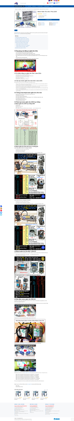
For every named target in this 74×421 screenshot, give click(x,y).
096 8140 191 (36, 407)
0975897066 (52, 407)
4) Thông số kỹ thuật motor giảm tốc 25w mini (22, 41)
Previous (45, 390)
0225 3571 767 (20, 408)
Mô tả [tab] (16, 30)
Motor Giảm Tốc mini (27, 372)
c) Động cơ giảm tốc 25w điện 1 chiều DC (22, 46)
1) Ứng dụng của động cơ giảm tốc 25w (21, 37)
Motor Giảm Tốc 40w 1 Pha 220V (35, 399)
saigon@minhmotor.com (55, 22)
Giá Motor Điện (46, 6)
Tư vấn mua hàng (49, 19)
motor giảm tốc (18, 33)
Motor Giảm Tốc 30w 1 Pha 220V (26, 399)
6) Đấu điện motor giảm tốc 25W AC (20, 47)
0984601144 (57, 2)
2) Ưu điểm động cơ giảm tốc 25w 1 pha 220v (22, 38)
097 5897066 (42, 22)
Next (47, 390)
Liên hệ (52, 6)
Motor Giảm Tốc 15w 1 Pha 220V (17, 399)
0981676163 (51, 2)
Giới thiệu (29, 6)
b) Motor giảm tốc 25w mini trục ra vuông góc (23, 45)
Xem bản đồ (16, 412)
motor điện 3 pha (20, 412)
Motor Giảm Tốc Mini (17, 397)
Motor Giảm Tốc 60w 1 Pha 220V (43, 399)
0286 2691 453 (50, 408)
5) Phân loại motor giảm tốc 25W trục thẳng (21, 42)
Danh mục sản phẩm (18, 6)
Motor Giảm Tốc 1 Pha (24, 343)
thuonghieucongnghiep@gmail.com (19, 409)
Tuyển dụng (34, 6)
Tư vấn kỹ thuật (40, 6)
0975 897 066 (21, 407)
